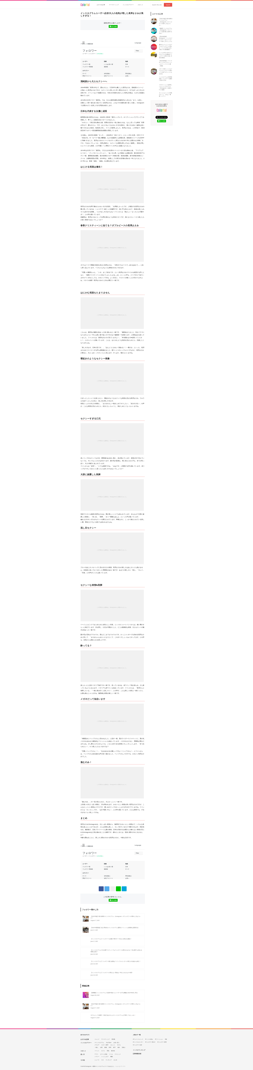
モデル (119, 1045)
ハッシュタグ (104, 1056)
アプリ (96, 1054)
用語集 (113, 1039)
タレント (112, 1045)
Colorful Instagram (85, 5)
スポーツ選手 (104, 1045)
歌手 (114, 1047)
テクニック (118, 1054)
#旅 (166, 1039)
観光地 (113, 1050)
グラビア (97, 1045)
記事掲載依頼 (137, 1054)
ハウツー (97, 1056)
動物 (105, 1047)
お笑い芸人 (116, 1042)
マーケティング (114, 5)
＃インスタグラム (99, 1042)
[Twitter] (106, 888)
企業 (101, 1047)
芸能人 (123, 1047)
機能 (111, 1056)
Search (168, 5)
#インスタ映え (149, 1039)
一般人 (96, 1047)
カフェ (103, 1050)
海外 (119, 1047)
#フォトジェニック (138, 1039)
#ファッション (159, 1039)
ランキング (109, 1060)
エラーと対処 (103, 1054)
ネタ (102, 1060)
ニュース (97, 1060)
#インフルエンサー (138, 1042)
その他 (83, 1060)
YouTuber (108, 1042)
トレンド (97, 1039)
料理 (110, 1047)
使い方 (83, 1054)
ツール (111, 1054)
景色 (108, 1050)
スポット (140, 5)
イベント (97, 1050)
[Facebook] (101, 888)
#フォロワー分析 (137, 1045)
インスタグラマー (128, 5)
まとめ (115, 1060)
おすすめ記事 (101, 5)
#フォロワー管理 (162, 1042)
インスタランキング (139, 1050)
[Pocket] (112, 888)
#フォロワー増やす (150, 1042)
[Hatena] (124, 888)
